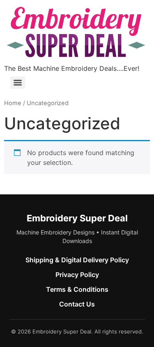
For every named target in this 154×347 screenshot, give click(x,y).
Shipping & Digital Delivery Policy (77, 260)
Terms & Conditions (77, 289)
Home (12, 103)
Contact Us (77, 304)
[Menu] (17, 83)
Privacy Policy (77, 274)
